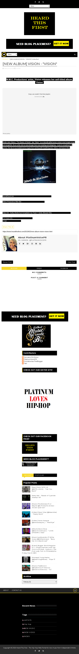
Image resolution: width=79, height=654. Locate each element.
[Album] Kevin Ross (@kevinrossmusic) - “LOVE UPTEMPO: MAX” (42, 530)
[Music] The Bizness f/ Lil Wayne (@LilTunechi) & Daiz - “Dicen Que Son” (43, 505)
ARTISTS (28, 620)
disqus (39, 268)
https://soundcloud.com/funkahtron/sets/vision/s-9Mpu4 (33, 196)
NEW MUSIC (29, 628)
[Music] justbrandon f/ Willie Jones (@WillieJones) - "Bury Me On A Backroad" (43, 539)
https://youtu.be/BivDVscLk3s (61, 213)
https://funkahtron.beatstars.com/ (33, 202)
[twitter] (39, 2)
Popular (39, 475)
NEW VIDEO (29, 632)
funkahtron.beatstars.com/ (23, 218)
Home (5, 59)
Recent (27, 475)
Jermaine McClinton (31, 357)
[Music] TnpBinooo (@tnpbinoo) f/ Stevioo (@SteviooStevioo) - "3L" (42, 567)
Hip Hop (27, 624)
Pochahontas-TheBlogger (33, 361)
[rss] (43, 2)
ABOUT (6, 590)
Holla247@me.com (14, 221)
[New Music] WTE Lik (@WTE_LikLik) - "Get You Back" (42, 489)
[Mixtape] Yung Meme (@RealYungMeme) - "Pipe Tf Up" (43, 559)
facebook (64, 268)
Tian (25, 363)
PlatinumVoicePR (30, 359)
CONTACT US (16, 590)
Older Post (71, 262)
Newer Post (7, 262)
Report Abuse (28, 600)
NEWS (27, 636)
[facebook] (35, 2)
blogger (14, 268)
